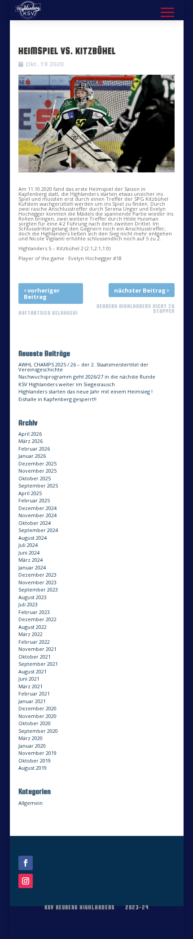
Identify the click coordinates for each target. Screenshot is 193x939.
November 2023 (37, 582)
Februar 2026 (34, 448)
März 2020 (30, 738)
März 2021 (30, 686)
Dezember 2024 (37, 508)
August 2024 (32, 537)
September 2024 (38, 530)
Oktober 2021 (34, 656)
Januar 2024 (32, 567)
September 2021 (38, 663)
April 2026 (30, 433)
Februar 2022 (34, 641)
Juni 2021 (28, 678)
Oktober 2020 (34, 723)
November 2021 (37, 649)
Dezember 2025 (37, 463)
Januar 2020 (32, 745)
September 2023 (38, 589)
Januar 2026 (32, 455)
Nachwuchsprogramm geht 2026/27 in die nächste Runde (86, 376)
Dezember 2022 (37, 619)
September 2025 (38, 485)
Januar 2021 (32, 701)
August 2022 (32, 626)
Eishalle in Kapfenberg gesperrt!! (57, 399)
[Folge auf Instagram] (25, 881)
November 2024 (37, 515)
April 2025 (30, 493)
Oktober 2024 (34, 522)
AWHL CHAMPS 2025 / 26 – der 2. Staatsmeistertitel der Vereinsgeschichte (83, 367)
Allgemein (30, 802)
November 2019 (37, 752)
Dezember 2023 (37, 574)
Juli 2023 (28, 604)
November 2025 (37, 470)
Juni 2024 (28, 552)
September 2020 (38, 730)
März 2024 (30, 559)
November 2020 (37, 716)
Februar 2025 (34, 500)
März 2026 (30, 441)
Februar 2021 (34, 693)
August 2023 (32, 597)
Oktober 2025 (34, 478)
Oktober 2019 (34, 760)
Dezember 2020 (37, 708)
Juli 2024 (28, 545)
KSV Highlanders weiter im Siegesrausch (66, 384)
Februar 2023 (34, 612)
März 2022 (30, 634)
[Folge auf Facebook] (25, 863)
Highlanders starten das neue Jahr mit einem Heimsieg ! (85, 391)
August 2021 (32, 671)
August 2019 (32, 767)
